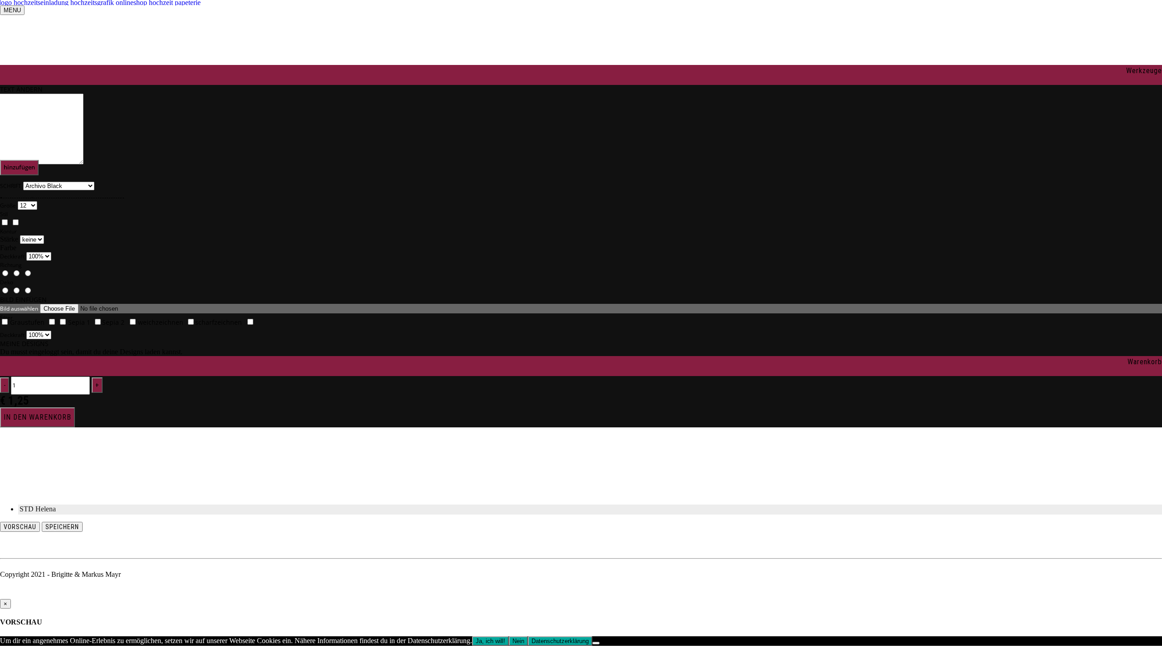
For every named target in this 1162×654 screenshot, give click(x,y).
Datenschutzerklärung (560, 641)
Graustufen (27, 322)
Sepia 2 (113, 322)
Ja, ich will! (490, 641)
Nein (518, 641)
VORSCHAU (20, 526)
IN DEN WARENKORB (37, 417)
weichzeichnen (160, 322)
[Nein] (596, 643)
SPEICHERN (62, 526)
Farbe (8, 248)
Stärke (9, 239)
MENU (12, 10)
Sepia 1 (79, 322)
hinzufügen (19, 167)
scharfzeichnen (218, 322)
